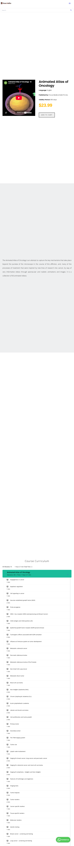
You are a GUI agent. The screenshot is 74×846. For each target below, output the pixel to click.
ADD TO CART (46, 115)
